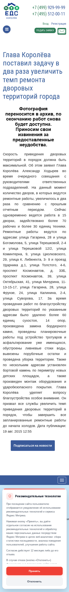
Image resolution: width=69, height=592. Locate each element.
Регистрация (58, 23)
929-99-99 (48, 8)
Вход (46, 23)
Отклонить (34, 581)
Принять (34, 571)
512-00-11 (48, 14)
